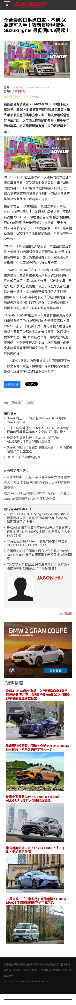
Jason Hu (17, 87)
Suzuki (16, 402)
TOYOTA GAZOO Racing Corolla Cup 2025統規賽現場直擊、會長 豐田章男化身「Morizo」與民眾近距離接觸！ (38, 518)
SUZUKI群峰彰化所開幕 (23, 457)
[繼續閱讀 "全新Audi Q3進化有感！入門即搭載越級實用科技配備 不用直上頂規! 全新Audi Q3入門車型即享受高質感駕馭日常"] (35, 721)
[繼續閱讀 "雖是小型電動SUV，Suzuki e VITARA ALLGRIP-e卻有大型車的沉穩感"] (35, 823)
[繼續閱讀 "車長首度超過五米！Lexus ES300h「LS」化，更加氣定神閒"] (35, 874)
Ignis (30, 402)
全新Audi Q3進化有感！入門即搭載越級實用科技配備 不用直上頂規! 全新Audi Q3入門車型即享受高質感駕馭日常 (38, 694)
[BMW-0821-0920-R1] (38, 649)
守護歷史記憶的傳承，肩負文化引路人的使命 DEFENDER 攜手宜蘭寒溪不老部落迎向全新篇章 (39, 555)
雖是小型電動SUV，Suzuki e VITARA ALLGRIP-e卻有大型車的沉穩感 (33, 440)
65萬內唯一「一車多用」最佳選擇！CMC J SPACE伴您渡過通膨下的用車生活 (36, 900)
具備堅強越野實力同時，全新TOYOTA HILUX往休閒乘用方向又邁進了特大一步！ (37, 747)
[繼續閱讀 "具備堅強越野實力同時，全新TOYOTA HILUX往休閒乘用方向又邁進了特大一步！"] (35, 772)
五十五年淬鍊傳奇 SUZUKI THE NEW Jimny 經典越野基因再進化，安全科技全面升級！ (38, 430)
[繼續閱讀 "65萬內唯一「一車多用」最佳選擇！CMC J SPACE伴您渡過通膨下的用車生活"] (35, 925)
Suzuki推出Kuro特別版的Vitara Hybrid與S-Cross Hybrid (36, 420)
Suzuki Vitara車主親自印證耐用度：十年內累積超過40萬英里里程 (39, 449)
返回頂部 (66, 613)
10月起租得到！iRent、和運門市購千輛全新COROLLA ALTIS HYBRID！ (37, 543)
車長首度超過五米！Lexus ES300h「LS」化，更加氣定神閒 (36, 849)
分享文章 (12, 384)
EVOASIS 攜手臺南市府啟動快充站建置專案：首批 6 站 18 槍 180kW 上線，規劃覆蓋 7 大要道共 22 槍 (39, 531)
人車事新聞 (18, 91)
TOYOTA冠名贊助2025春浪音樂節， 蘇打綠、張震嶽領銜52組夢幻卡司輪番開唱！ (38, 566)
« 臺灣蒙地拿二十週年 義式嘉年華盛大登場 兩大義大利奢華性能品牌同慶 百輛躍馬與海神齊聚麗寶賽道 (37, 482)
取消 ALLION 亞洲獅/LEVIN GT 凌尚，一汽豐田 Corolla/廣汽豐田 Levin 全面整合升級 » (37, 496)
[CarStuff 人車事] (31, 1)
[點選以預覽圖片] (36, 59)
